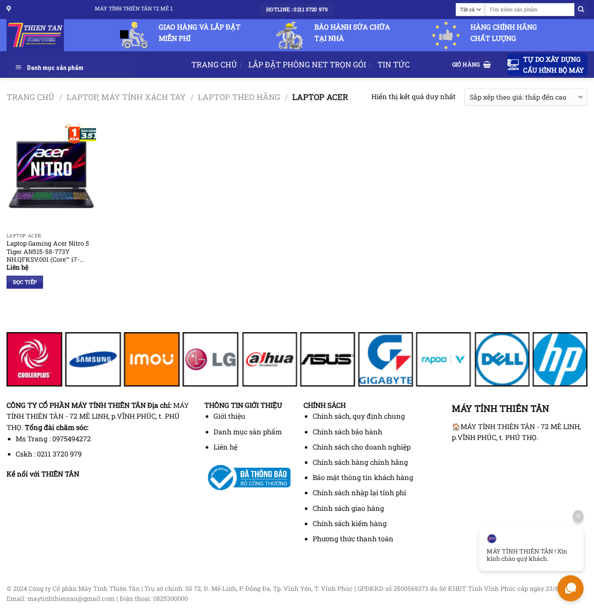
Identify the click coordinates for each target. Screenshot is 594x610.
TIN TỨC (393, 65)
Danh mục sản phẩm (248, 431)
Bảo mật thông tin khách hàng (363, 477)
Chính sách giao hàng (348, 508)
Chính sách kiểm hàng (350, 523)
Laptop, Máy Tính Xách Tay (126, 97)
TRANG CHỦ (214, 65)
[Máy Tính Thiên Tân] (39, 35)
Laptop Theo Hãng (239, 97)
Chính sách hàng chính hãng (360, 462)
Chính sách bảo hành (347, 431)
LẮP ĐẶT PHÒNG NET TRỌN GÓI (307, 65)
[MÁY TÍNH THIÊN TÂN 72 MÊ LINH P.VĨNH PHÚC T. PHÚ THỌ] (10, 9)
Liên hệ (225, 446)
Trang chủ (30, 97)
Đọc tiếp (25, 282)
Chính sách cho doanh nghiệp (361, 446)
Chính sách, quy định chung (359, 415)
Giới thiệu (229, 415)
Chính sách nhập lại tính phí (359, 492)
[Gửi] (580, 9)
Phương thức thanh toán (353, 538)
